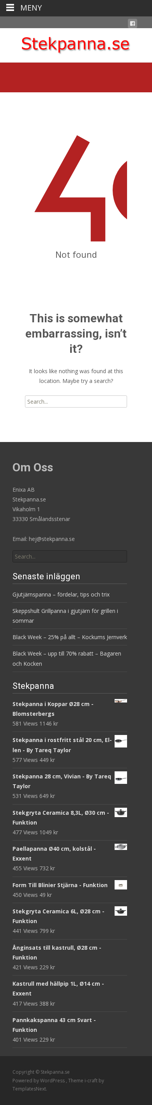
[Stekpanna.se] (76, 43)
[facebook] (132, 25)
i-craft (92, 1080)
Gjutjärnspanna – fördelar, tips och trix (61, 594)
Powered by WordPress (39, 1080)
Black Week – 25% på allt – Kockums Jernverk (69, 637)
